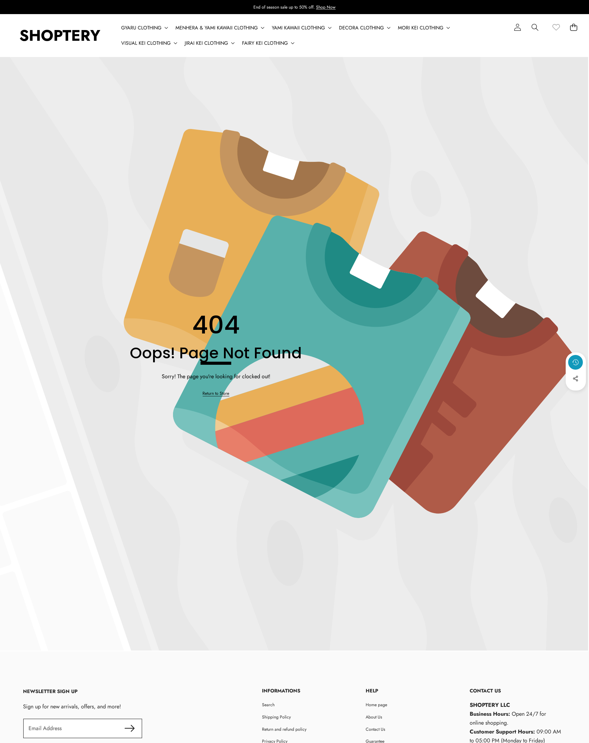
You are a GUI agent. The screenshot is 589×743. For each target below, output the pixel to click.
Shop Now (326, 7)
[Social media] (575, 378)
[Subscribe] (130, 728)
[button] (535, 27)
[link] (556, 27)
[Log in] (517, 27)
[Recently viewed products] (575, 362)
